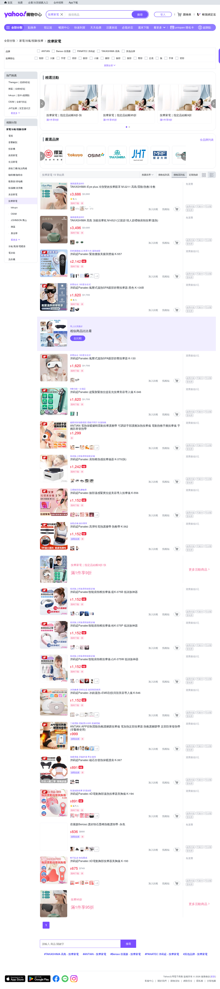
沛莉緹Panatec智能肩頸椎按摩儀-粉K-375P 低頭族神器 (104, 625)
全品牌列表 (207, 140)
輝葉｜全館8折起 (16, 88)
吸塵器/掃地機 (15, 181)
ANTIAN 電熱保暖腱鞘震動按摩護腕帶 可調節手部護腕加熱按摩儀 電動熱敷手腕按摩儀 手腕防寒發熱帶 (125, 427)
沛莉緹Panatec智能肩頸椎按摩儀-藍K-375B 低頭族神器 (104, 592)
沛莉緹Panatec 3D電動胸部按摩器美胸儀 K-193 (99, 861)
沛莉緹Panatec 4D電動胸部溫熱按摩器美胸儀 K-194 (102, 794)
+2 (96, 447)
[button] (42, 103)
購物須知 (174, 980)
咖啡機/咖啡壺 (15, 174)
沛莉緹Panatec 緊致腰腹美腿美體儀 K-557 (96, 254)
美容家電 (12, 194)
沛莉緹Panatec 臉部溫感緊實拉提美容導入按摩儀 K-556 (104, 493)
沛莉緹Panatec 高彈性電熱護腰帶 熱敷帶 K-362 (99, 526)
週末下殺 (143, 27)
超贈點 (207, 27)
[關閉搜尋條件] (62, 14)
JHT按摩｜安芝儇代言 (19, 108)
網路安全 (187, 980)
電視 (10, 135)
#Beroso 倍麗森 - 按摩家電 (125, 954)
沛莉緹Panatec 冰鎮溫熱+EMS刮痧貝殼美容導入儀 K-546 (105, 693)
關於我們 (162, 980)
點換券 (32, 27)
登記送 (48, 27)
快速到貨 (79, 27)
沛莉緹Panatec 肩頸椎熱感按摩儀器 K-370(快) (98, 459)
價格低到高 (163, 174)
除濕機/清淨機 (15, 187)
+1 (96, 849)
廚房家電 (12, 155)
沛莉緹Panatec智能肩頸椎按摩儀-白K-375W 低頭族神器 (104, 659)
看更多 (158, 27)
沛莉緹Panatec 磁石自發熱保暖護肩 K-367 (96, 760)
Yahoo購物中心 (23, 14)
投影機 (11, 148)
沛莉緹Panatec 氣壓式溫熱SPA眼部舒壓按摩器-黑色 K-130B (107, 288)
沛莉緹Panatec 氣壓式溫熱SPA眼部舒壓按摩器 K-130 (103, 358)
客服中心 (149, 980)
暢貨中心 (63, 27)
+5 (96, 515)
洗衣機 (11, 259)
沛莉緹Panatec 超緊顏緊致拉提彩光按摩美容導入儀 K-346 (105, 392)
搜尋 (128, 943)
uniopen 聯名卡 (184, 27)
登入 (163, 14)
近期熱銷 (193, 174)
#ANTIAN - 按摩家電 (94, 954)
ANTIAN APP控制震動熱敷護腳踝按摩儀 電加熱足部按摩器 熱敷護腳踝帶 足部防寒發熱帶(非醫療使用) (125, 728)
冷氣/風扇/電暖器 (16, 246)
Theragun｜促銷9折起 (19, 82)
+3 (96, 276)
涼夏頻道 (111, 27)
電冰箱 (11, 252)
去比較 (78, 338)
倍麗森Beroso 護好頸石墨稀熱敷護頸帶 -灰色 (97, 824)
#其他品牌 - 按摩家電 (195, 954)
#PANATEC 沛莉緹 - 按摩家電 (162, 954)
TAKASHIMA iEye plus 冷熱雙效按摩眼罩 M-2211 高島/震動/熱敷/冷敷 (112, 187)
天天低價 (95, 27)
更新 (213, 976)
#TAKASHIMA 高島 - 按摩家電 (61, 954)
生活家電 (12, 161)
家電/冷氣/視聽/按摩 (16, 129)
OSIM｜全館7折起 (17, 101)
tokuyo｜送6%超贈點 (19, 95)
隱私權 (199, 980)
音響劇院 (12, 142)
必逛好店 (127, 27)
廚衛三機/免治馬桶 (17, 168)
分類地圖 (211, 980)
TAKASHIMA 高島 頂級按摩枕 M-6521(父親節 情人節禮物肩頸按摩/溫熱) (114, 220)
